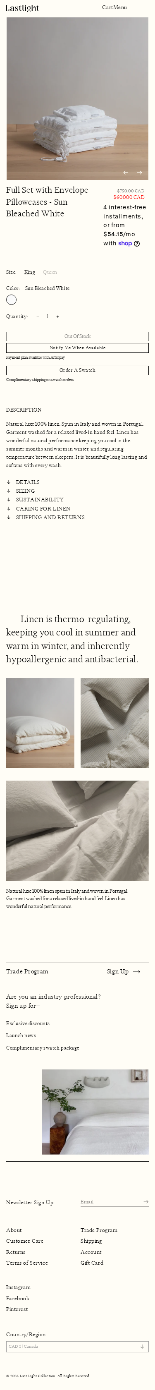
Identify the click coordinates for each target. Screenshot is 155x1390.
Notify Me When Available (78, 348)
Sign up (118, 971)
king (29, 272)
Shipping (91, 1241)
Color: (38, 288)
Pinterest (17, 1309)
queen (50, 272)
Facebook (18, 1298)
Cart (107, 7)
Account (91, 1252)
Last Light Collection (37, 1376)
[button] (120, 7)
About (14, 1230)
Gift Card (92, 1262)
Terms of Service (27, 1262)
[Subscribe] (145, 1202)
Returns (16, 1252)
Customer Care (24, 1241)
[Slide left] (126, 172)
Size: (11, 272)
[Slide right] (140, 172)
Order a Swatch (78, 370)
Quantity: (17, 316)
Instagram (18, 1287)
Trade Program (99, 1230)
